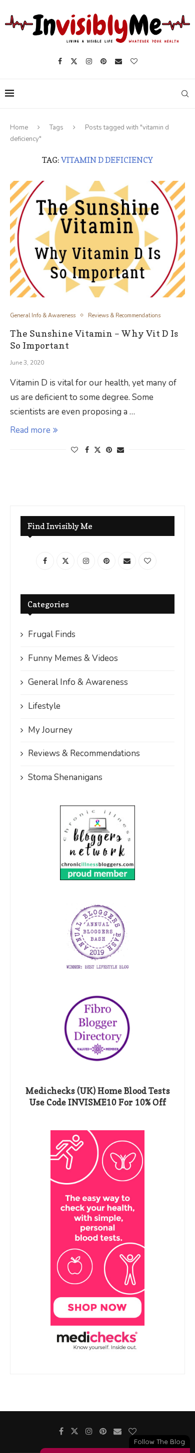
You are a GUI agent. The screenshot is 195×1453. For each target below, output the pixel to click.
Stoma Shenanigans (65, 777)
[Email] (118, 61)
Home (19, 127)
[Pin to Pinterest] (109, 450)
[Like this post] (74, 450)
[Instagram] (89, 61)
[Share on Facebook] (87, 450)
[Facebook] (60, 61)
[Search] (185, 93)
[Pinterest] (103, 61)
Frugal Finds (52, 634)
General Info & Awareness (78, 682)
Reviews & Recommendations (84, 753)
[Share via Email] (120, 450)
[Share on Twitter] (97, 450)
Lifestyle (44, 706)
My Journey (50, 730)
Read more (30, 430)
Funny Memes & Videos (73, 658)
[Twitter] (74, 61)
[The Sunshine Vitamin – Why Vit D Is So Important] (97, 239)
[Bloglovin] (134, 61)
